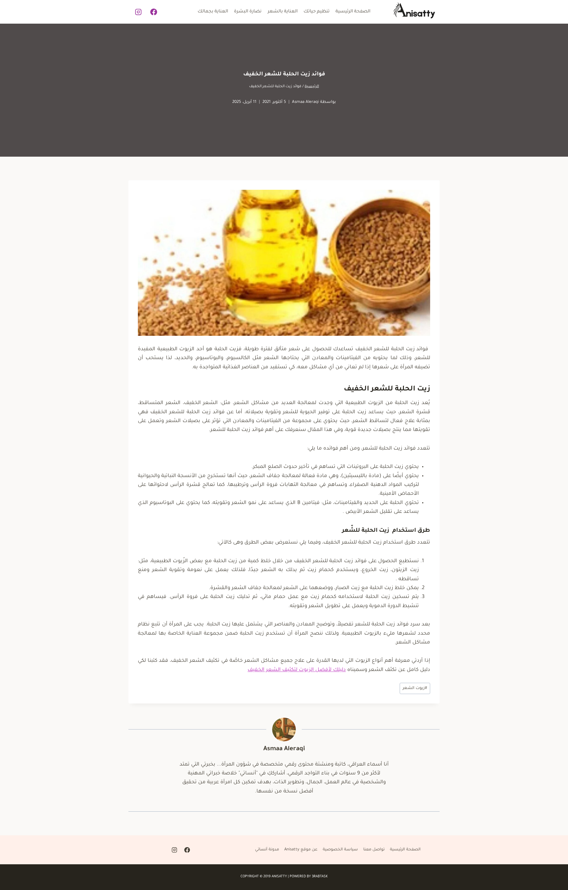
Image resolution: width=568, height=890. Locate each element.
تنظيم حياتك (317, 11)
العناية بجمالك (213, 11)
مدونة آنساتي (267, 849)
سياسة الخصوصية (340, 849)
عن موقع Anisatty (300, 849)
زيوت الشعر (415, 688)
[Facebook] (154, 12)
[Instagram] (138, 12)
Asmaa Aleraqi (305, 102)
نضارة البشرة (248, 11)
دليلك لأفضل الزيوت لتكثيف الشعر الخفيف (297, 670)
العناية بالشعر (283, 11)
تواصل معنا (374, 849)
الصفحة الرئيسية (352, 11)
